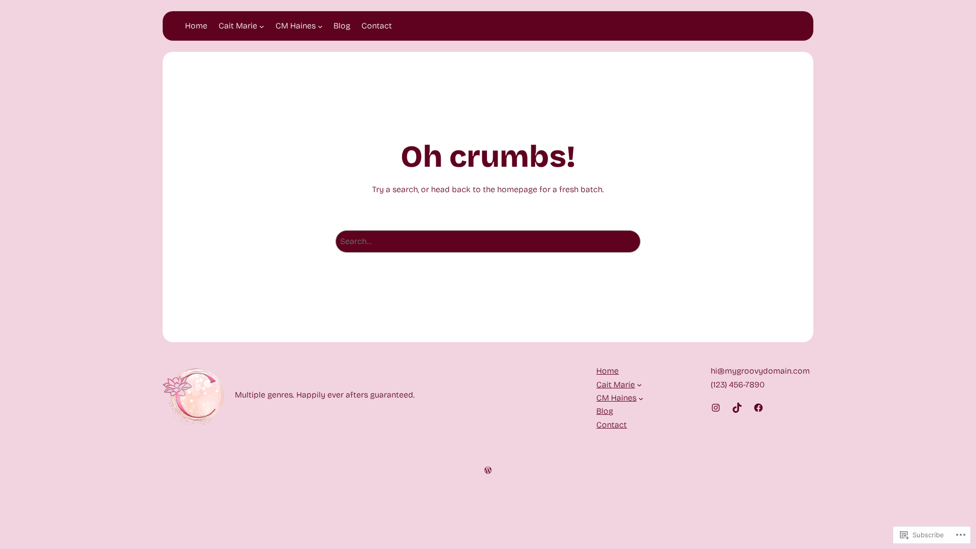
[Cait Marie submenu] (261, 25)
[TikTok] (737, 408)
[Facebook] (758, 408)
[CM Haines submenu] (320, 25)
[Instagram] (716, 408)
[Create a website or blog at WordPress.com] (488, 471)
